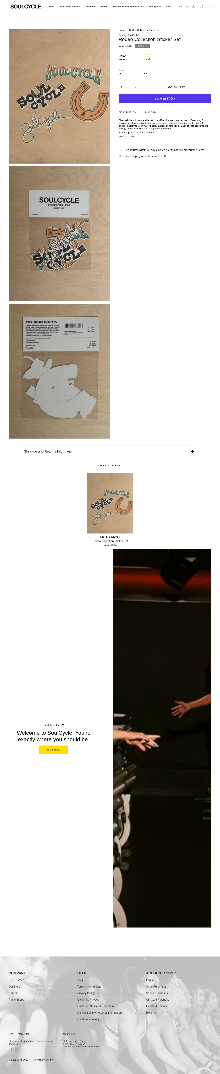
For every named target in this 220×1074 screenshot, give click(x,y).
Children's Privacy (88, 1019)
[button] (52, 6)
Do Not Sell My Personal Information (99, 1012)
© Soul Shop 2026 (18, 1059)
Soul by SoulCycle (128, 35)
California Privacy (88, 999)
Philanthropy (16, 999)
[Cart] (209, 6)
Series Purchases (157, 993)
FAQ (80, 980)
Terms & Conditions (89, 986)
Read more (126, 136)
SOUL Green (16, 980)
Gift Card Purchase (157, 999)
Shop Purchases (156, 986)
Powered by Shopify (42, 1059)
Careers (13, 993)
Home (122, 30)
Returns (151, 1012)
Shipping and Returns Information (49, 451)
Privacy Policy (86, 993)
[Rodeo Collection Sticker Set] (110, 503)
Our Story (14, 986)
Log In (150, 980)
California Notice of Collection (95, 1006)
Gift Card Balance (157, 1006)
